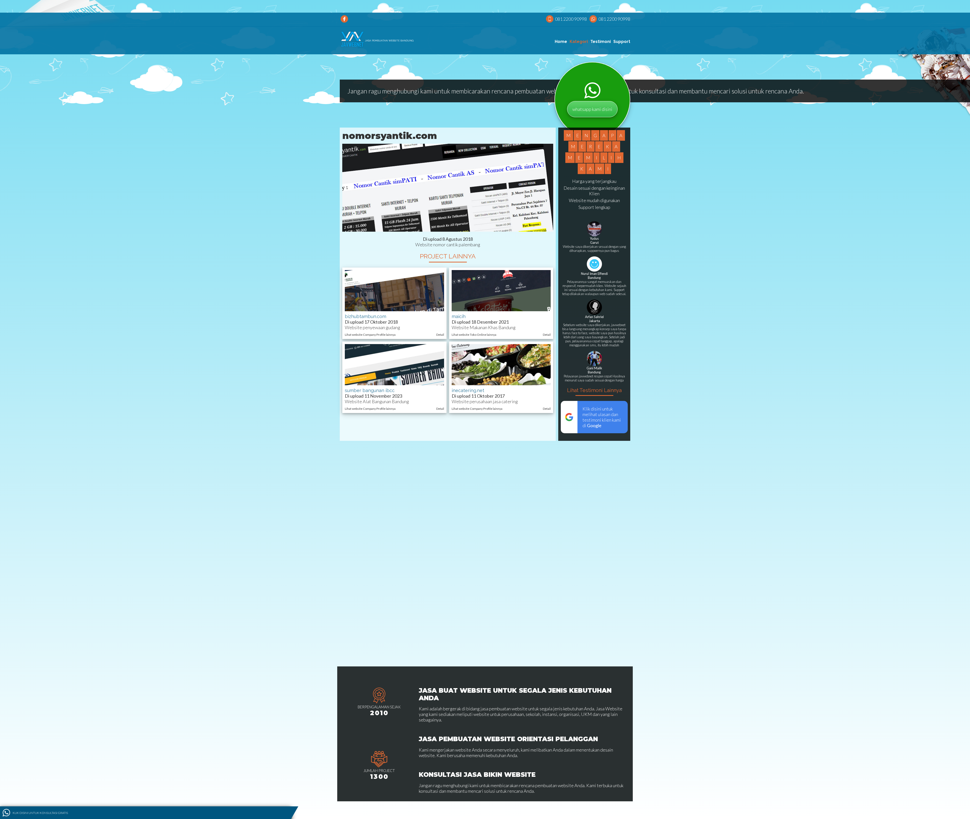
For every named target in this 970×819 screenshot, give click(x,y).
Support (621, 41)
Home (561, 41)
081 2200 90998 (571, 19)
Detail (440, 334)
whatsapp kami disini (592, 109)
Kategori (579, 41)
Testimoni (600, 41)
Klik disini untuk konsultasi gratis (40, 812)
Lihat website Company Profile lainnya (370, 334)
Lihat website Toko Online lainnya (474, 334)
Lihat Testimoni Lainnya (594, 390)
